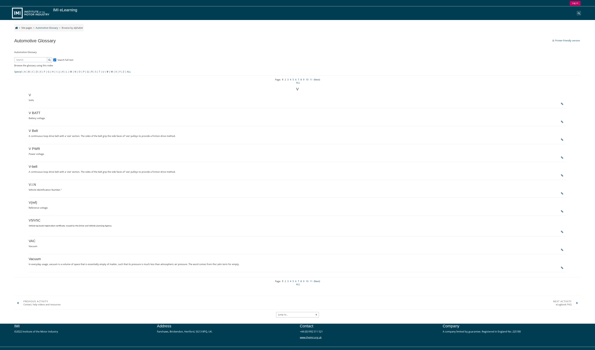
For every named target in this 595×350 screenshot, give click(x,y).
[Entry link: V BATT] (562, 122)
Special (18, 71)
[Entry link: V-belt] (562, 175)
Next (316, 79)
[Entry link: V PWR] (562, 157)
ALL (129, 71)
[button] (579, 13)
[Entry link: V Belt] (562, 139)
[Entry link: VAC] (562, 250)
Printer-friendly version (567, 40)
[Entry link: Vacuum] (562, 268)
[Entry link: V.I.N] (562, 193)
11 (311, 79)
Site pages (26, 27)
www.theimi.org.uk (311, 337)
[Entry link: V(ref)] (562, 211)
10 (307, 79)
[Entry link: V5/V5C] (562, 232)
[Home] (31, 12)
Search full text (65, 59)
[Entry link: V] (562, 104)
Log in (575, 3)
